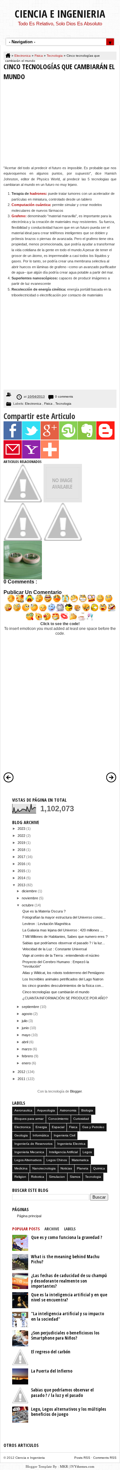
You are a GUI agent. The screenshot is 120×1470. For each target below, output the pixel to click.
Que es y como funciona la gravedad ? (66, 1237)
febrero (28, 1056)
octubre (28, 905)
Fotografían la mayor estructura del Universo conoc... (64, 917)
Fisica (39, 55)
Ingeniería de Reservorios (33, 1143)
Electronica (23, 55)
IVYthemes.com (82, 1466)
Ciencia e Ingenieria (60, 13)
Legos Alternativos (28, 1160)
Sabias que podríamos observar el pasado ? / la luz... (63, 943)
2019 (22, 843)
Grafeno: (19, 216)
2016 (22, 864)
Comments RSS (104, 1457)
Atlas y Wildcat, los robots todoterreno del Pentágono (63, 973)
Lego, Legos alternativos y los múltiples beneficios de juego (68, 1411)
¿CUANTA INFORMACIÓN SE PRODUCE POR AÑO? (65, 998)
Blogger (76, 1091)
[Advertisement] (60, 125)
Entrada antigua (111, 777)
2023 (22, 828)
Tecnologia (55, 55)
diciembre (30, 891)
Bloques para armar (29, 1118)
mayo (26, 1035)
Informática (41, 1135)
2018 (22, 850)
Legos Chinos (56, 1160)
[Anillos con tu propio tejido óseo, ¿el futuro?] (23, 578)
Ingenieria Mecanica (29, 1152)
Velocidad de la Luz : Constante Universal (54, 949)
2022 (22, 836)
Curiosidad (81, 1118)
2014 (22, 878)
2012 (22, 1072)
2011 (22, 1079)
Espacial (58, 1127)
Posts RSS (82, 1457)
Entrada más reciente (9, 777)
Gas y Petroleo (93, 1127)
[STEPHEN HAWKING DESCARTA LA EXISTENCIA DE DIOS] (63, 539)
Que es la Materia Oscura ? (44, 911)
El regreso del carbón (50, 1352)
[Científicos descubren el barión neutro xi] (63, 501)
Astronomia (68, 1110)
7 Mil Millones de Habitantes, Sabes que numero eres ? (65, 936)
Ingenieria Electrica (71, 1143)
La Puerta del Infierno (51, 1371)
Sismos (75, 1176)
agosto (27, 1014)
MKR (64, 1466)
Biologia (87, 1110)
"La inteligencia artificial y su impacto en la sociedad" (67, 1316)
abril (25, 1042)
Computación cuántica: (31, 205)
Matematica (80, 1160)
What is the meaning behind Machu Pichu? (65, 1259)
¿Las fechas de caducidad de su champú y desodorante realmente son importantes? (69, 1280)
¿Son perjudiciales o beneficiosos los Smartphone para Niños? (65, 1335)
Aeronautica (23, 1110)
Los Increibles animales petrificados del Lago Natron (62, 979)
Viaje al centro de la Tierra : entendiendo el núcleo (60, 955)
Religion (20, 1176)
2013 (22, 885)
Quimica (99, 1168)
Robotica (37, 1176)
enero (27, 1063)
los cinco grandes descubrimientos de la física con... (63, 985)
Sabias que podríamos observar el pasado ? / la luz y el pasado (62, 1392)
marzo (27, 1049)
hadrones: (38, 193)
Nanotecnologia (44, 1168)
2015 (22, 871)
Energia (41, 1127)
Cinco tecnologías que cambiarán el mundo (55, 992)
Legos (87, 1152)
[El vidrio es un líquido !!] (23, 539)
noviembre (30, 898)
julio (25, 1021)
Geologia (21, 1135)
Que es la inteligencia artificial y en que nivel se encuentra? (69, 1297)
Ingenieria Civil (64, 1135)
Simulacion (57, 1176)
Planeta (82, 1168)
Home (8, 55)
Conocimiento (58, 1118)
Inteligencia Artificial (63, 1152)
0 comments (64, 396)
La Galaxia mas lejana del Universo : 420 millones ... (62, 930)
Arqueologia (46, 1110)
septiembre (31, 1007)
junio (26, 1028)
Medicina (21, 1168)
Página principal (29, 1216)
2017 (22, 857)
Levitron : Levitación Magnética (46, 924)
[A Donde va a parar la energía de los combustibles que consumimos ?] (23, 501)
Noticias (66, 1168)
